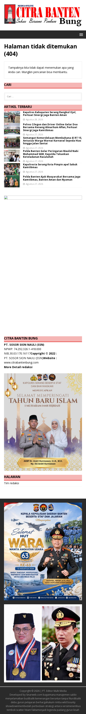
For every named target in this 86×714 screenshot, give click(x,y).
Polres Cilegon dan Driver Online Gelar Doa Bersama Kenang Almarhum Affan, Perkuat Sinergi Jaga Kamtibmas (50, 127)
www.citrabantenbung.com (21, 362)
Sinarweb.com (34, 694)
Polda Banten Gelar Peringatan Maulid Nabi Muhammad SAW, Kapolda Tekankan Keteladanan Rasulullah (50, 154)
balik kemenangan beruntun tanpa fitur (51, 698)
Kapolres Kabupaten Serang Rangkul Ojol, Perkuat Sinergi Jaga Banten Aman (49, 113)
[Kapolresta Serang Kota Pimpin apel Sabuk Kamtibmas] (12, 173)
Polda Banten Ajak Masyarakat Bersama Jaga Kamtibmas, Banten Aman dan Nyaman (51, 178)
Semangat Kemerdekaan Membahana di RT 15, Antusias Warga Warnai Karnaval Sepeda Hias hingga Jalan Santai (52, 140)
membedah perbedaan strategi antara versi (43, 706)
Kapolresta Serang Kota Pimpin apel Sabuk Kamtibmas (50, 166)
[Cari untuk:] (43, 96)
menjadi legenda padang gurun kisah (58, 710)
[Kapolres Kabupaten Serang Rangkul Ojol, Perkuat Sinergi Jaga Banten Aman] (12, 120)
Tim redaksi (11, 483)
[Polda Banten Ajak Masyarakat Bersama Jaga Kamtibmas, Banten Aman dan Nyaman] (12, 185)
